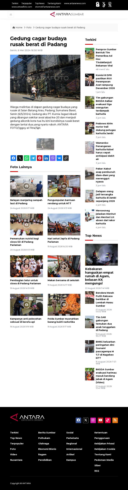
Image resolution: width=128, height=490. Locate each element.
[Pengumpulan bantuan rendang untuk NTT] (64, 185)
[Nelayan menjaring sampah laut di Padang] (26, 185)
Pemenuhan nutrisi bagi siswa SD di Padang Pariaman (24, 242)
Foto (29, 27)
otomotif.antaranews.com (47, 7)
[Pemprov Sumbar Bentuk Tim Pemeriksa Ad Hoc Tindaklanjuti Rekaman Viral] (89, 53)
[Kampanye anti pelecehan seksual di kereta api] (26, 304)
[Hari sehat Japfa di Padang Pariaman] (64, 224)
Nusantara (16, 460)
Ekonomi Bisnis (47, 449)
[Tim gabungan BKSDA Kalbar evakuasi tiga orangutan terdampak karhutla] (89, 102)
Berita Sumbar (46, 432)
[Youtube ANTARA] (98, 5)
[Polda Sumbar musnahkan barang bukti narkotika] (64, 304)
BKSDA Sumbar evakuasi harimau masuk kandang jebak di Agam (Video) (106, 376)
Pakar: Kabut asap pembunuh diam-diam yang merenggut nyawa (105, 175)
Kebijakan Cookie (104, 449)
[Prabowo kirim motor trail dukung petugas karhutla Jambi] (89, 128)
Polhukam (44, 438)
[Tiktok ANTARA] (104, 5)
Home (19, 27)
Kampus (71, 460)
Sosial (69, 432)
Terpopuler (26, 3)
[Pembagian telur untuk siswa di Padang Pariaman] (26, 266)
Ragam (42, 454)
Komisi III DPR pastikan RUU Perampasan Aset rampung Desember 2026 (105, 82)
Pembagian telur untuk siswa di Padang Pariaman (25, 282)
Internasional (74, 449)
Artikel (70, 454)
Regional (71, 443)
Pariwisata (72, 438)
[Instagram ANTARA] (109, 3)
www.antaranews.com (75, 3)
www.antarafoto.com (22, 7)
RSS (96, 471)
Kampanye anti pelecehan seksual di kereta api (25, 320)
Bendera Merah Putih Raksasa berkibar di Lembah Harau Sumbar (105, 299)
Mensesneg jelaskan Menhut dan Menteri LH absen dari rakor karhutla (106, 217)
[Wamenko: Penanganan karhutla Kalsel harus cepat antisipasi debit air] (89, 147)
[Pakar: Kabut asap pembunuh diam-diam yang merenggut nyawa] (89, 173)
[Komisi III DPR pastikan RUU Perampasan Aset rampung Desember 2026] (89, 79)
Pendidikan (45, 460)
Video (13, 454)
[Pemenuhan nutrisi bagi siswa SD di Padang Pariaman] (26, 224)
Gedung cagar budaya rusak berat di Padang (60, 27)
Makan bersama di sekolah (63, 280)
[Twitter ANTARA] (103, 3)
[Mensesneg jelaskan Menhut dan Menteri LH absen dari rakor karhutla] (89, 215)
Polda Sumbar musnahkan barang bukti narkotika (63, 320)
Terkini (15, 3)
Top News (39, 3)
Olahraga (43, 443)
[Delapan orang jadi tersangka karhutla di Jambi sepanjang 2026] (89, 195)
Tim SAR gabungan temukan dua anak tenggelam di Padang (105, 324)
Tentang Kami (54, 3)
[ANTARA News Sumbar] (67, 14)
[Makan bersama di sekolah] (64, 266)
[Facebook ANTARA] (97, 3)
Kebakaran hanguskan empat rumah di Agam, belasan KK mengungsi (99, 276)
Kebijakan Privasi (104, 443)
